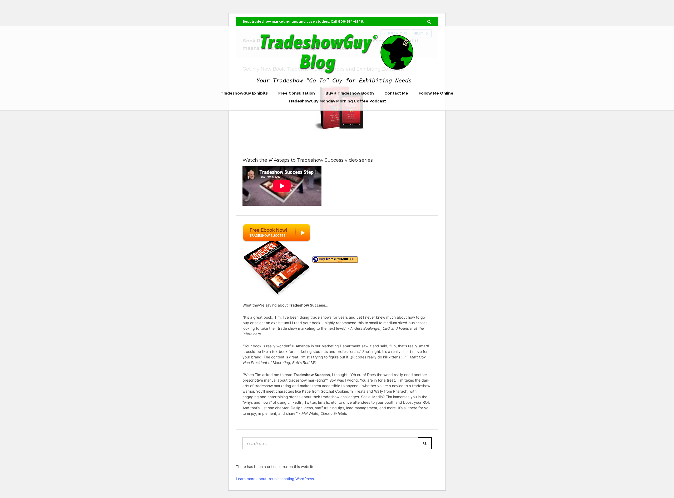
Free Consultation (296, 93)
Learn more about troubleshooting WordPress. (275, 478)
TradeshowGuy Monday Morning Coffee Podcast (337, 101)
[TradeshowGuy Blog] (337, 57)
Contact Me (396, 93)
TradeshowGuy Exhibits (244, 93)
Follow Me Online (436, 93)
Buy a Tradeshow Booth (349, 93)
